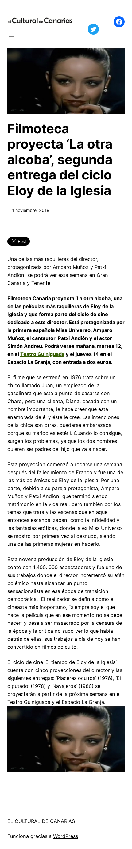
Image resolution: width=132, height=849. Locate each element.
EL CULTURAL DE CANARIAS (41, 821)
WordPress (65, 836)
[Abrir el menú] (11, 35)
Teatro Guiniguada (42, 354)
